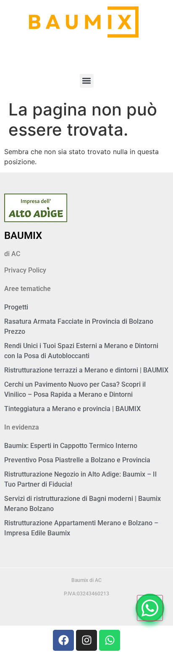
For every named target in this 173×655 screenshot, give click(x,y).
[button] (87, 81)
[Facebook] (63, 640)
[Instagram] (86, 640)
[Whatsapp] (109, 640)
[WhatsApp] (150, 608)
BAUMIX (23, 235)
